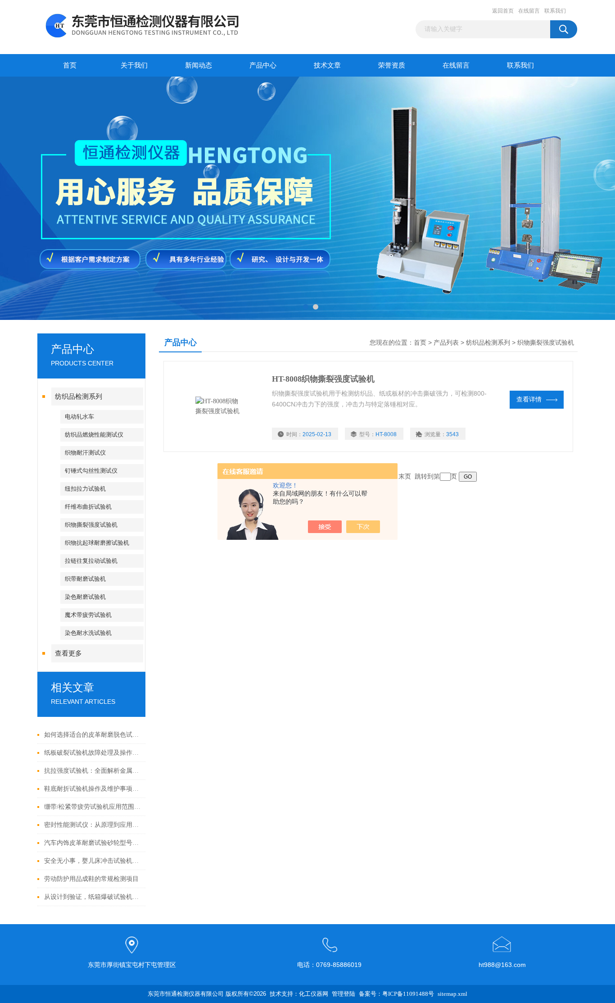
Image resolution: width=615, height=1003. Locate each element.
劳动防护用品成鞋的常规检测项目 (91, 878)
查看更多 (68, 653)
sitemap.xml (452, 993)
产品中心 (262, 65)
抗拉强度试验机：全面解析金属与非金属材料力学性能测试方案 (92, 770)
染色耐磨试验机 (85, 596)
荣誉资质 (391, 65)
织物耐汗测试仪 (85, 452)
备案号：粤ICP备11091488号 (396, 993)
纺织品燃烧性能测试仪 (94, 434)
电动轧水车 (79, 416)
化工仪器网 (313, 993)
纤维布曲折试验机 (88, 506)
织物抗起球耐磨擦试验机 (97, 542)
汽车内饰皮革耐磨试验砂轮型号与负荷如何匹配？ (92, 842)
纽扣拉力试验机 (85, 488)
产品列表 (446, 342)
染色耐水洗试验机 (88, 632)
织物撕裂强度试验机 (91, 524)
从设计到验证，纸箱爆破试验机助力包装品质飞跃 (92, 897)
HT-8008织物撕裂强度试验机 (323, 378)
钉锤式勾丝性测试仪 (91, 470)
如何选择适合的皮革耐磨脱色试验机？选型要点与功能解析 (92, 734)
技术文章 (327, 65)
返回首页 (503, 11)
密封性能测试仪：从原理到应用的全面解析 (92, 824)
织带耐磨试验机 (85, 578)
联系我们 (555, 11)
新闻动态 (198, 65)
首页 (70, 65)
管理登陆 (343, 993)
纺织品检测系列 (78, 396)
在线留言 (529, 11)
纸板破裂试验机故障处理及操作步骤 (92, 752)
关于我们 (134, 65)
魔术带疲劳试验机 (88, 614)
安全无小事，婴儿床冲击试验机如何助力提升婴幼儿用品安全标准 (92, 860)
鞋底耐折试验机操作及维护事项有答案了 (92, 788)
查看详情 (529, 399)
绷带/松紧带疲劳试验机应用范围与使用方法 (92, 806)
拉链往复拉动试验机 (91, 560)
